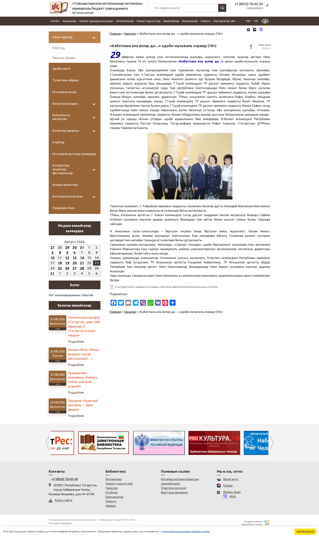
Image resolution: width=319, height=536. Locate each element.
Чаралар (130, 33)
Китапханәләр (125, 21)
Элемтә (205, 21)
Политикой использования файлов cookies (186, 531)
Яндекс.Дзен (232, 492)
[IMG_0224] (190, 166)
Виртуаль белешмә (174, 492)
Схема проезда (255, 7)
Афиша (111, 505)
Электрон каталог (173, 488)
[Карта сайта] (267, 30)
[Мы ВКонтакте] (242, 30)
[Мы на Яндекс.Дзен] (248, 30)
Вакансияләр (171, 21)
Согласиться (305, 531)
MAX (232, 496)
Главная (115, 33)
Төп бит (55, 21)
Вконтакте (230, 479)
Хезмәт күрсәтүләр (149, 21)
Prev (47, 443)
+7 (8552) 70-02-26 (64, 479)
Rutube (228, 485)
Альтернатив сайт (224, 21)
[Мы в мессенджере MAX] (261, 29)
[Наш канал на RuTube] (254, 30)
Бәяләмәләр (190, 21)
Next (271, 443)
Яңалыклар (69, 21)
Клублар (112, 492)
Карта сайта (63, 500)
